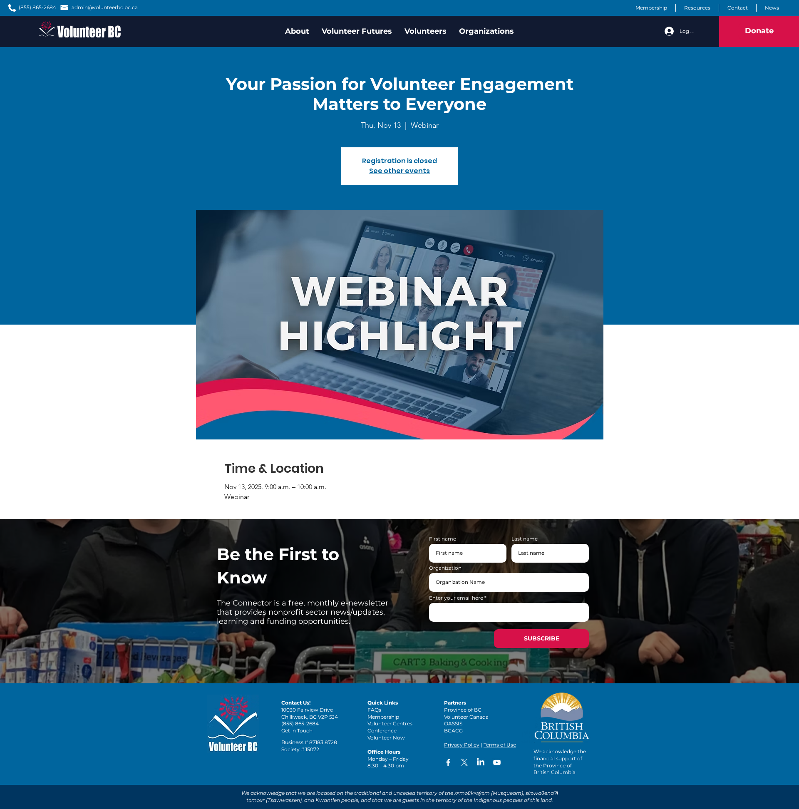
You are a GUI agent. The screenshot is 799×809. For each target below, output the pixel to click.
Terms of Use (500, 745)
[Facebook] (448, 762)
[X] (464, 762)
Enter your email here (456, 598)
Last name (524, 538)
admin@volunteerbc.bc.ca (105, 7)
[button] (297, 31)
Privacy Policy (461, 745)
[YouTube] (496, 762)
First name (442, 538)
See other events (399, 171)
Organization (445, 568)
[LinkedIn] (480, 762)
